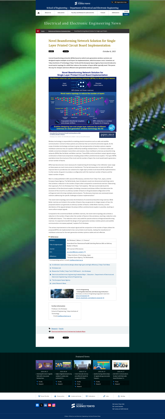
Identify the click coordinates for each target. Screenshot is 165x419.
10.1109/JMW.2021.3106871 (75, 252)
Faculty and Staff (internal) (121, 409)
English (126, 14)
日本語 (126, 11)
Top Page (38, 13)
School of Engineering (81, 296)
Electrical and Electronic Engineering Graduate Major (68, 331)
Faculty (61, 329)
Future (103, 13)
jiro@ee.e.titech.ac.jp (76, 260)
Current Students (118, 406)
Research (54, 329)
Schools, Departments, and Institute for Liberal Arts (89, 298)
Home (42, 31)
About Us (48, 13)
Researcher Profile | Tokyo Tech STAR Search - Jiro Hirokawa (71, 271)
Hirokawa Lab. (56, 268)
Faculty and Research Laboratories (82, 13)
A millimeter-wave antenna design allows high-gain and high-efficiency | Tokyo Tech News (81, 265)
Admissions (115, 13)
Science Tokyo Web (119, 404)
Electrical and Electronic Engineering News (59, 31)
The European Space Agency (61, 280)
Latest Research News (59, 283)
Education (61, 13)
